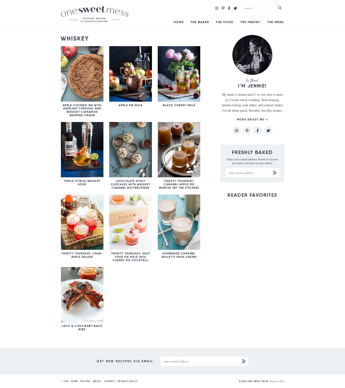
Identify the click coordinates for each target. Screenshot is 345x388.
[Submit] (280, 8)
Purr (282, 381)
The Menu (275, 22)
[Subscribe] (274, 172)
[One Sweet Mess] (95, 14)
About (97, 381)
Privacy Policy (128, 381)
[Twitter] (235, 8)
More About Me (250, 119)
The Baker (199, 22)
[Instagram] (217, 8)
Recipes (85, 381)
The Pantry (250, 22)
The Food (225, 22)
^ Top (65, 381)
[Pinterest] (223, 8)
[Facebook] (229, 8)
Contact (109, 381)
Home (179, 22)
